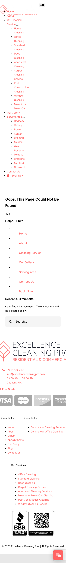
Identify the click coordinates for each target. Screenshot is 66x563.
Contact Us (26, 281)
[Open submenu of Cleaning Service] (17, 25)
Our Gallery (26, 262)
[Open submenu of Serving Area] (23, 117)
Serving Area (27, 272)
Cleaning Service (30, 253)
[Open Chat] (58, 555)
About (23, 243)
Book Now (26, 291)
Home (23, 233)
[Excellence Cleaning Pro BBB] (33, 510)
